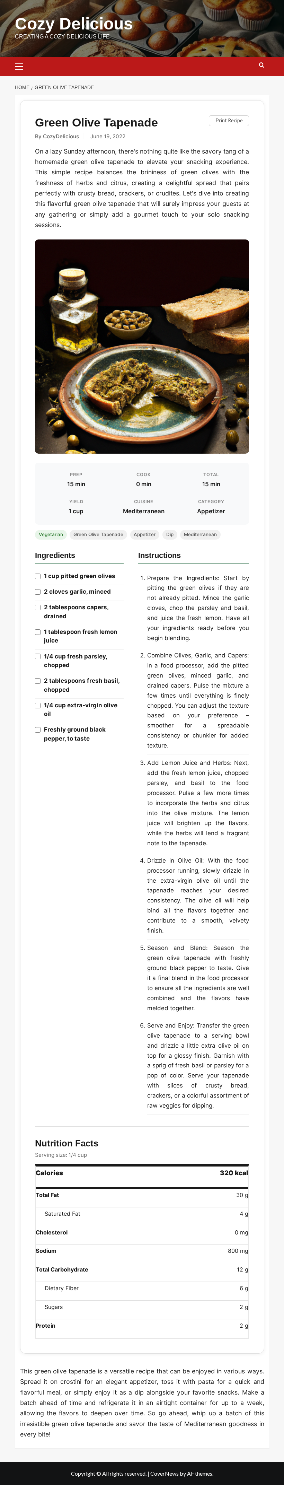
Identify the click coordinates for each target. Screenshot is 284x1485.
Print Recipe (229, 120)
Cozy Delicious (74, 24)
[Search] (261, 65)
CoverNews (164, 1473)
